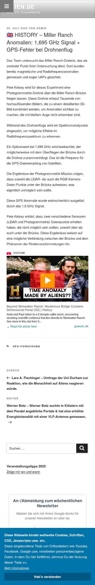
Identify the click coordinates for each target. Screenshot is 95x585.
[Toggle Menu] (6, 6)
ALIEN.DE (21, 6)
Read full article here (23, 326)
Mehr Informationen (16, 568)
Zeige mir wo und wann (23, 471)
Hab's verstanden (47, 576)
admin (41, 28)
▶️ (48, 279)
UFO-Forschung (27, 346)
